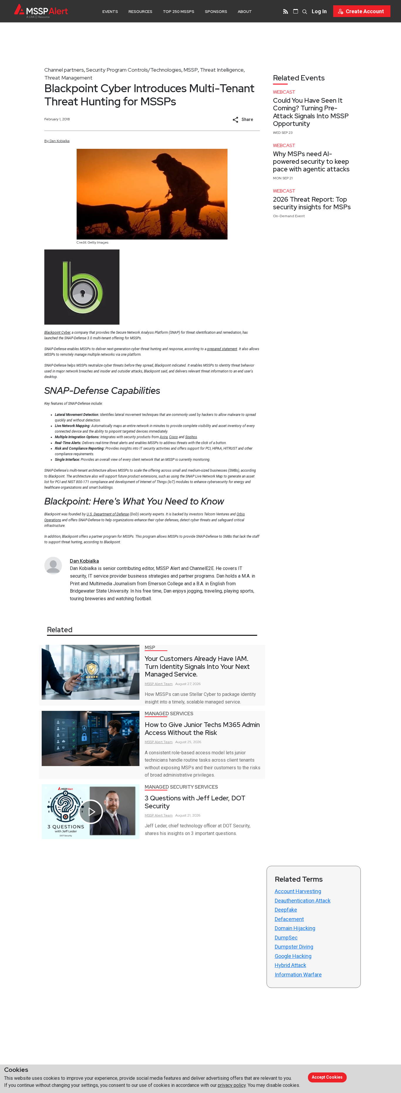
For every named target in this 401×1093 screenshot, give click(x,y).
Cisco (173, 437)
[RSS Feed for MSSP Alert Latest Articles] (285, 11)
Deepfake (286, 910)
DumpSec (286, 938)
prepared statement (222, 349)
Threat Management (68, 77)
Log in (319, 11)
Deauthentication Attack (303, 901)
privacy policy (232, 1085)
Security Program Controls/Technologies (133, 69)
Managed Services (169, 714)
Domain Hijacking (295, 928)
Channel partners (64, 69)
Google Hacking (293, 956)
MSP (150, 648)
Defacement (289, 919)
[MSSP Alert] (41, 11)
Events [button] (110, 11)
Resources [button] (140, 11)
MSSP (190, 69)
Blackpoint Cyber (57, 332)
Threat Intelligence (222, 69)
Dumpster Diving (294, 947)
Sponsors (216, 11)
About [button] (245, 11)
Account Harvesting (298, 891)
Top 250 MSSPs (178, 11)
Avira (164, 437)
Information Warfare (298, 974)
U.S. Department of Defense (108, 514)
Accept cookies (327, 1077)
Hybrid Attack (290, 965)
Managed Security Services (181, 787)
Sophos (191, 437)
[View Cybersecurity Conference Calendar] (295, 11)
